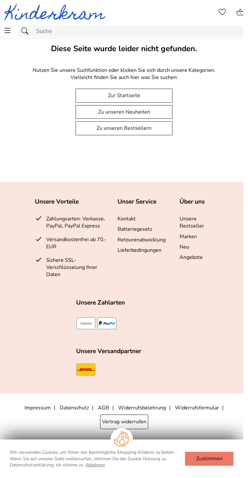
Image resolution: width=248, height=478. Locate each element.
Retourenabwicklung (142, 239)
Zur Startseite (124, 95)
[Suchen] (26, 31)
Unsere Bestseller (192, 222)
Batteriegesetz (135, 229)
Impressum (38, 407)
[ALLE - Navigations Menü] (7, 30)
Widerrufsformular (197, 407)
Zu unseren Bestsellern (124, 128)
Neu (184, 246)
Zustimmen (209, 458)
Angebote (191, 257)
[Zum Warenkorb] (240, 12)
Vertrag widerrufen (124, 421)
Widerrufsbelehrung (142, 407)
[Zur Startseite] (57, 12)
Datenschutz (74, 407)
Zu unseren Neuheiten (124, 112)
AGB (103, 407)
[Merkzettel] (222, 12)
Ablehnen (95, 465)
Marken (188, 236)
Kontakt (127, 218)
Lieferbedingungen (139, 250)
